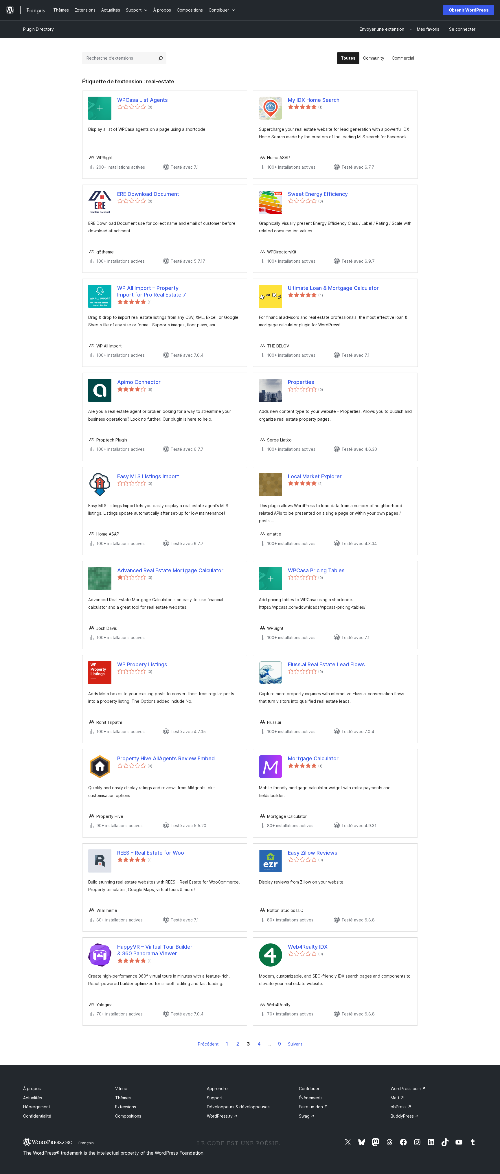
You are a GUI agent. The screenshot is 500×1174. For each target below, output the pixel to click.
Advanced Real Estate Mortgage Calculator (170, 570)
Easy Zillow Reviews (312, 853)
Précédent (208, 1043)
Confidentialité (37, 1116)
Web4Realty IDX (308, 947)
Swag (307, 1116)
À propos (32, 1088)
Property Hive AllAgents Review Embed (166, 758)
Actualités (32, 1097)
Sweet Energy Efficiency (318, 194)
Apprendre (217, 1088)
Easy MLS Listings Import (148, 476)
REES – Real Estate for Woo (150, 853)
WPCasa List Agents (142, 100)
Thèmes (123, 1097)
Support (215, 1097)
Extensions (125, 1106)
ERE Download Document (148, 194)
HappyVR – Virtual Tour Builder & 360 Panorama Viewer (154, 950)
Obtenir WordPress (469, 10)
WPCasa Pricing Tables (316, 570)
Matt (397, 1097)
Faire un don (313, 1106)
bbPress (401, 1106)
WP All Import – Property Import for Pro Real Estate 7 (151, 291)
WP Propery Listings (142, 664)
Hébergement (36, 1106)
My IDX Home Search (313, 100)
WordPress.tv (222, 1116)
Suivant (295, 1043)
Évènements (311, 1097)
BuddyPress (405, 1116)
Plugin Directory (38, 29)
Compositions (128, 1116)
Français (86, 1142)
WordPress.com (408, 1088)
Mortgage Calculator (313, 758)
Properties (301, 382)
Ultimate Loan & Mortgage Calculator (333, 288)
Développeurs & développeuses (238, 1106)
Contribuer (309, 1088)
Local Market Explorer (315, 476)
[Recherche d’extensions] (160, 58)
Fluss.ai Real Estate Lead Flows (326, 664)
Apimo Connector (139, 382)
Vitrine (121, 1088)
